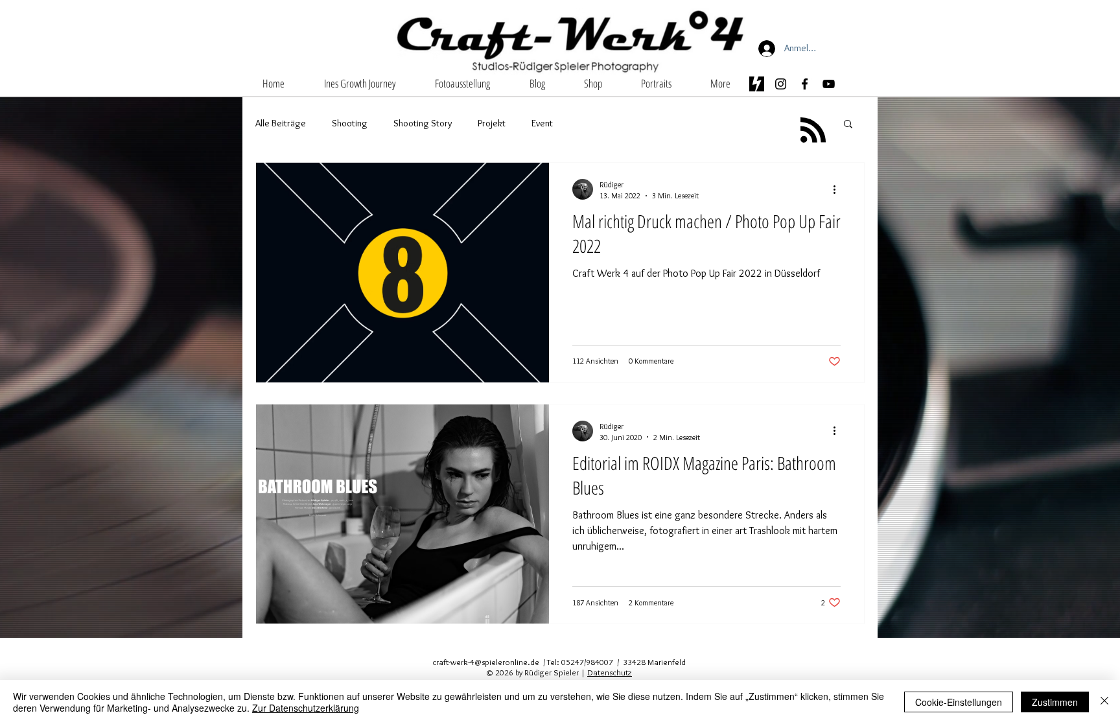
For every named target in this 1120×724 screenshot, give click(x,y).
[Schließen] (1104, 702)
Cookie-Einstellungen (958, 701)
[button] (462, 83)
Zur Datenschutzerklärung (305, 707)
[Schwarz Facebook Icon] (804, 83)
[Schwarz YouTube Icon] (828, 83)
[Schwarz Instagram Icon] (780, 83)
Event (542, 123)
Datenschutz (609, 672)
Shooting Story (422, 123)
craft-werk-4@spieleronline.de (485, 662)
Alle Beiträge (280, 123)
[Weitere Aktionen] (838, 189)
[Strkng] (756, 83)
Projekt (492, 123)
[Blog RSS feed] (813, 130)
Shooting (350, 123)
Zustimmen (1055, 701)
